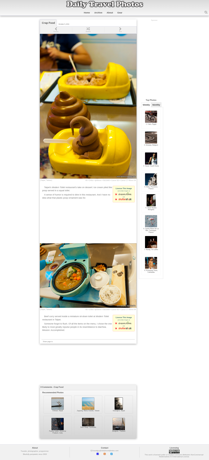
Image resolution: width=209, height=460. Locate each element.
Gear (119, 12)
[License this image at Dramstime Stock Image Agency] (123, 194)
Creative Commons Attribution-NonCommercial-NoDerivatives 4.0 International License (181, 456)
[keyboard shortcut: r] (88, 29)
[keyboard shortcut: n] (120, 29)
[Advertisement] (88, 224)
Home (87, 12)
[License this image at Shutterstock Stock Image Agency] (123, 199)
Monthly (156, 105)
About (110, 12)
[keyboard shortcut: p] (56, 29)
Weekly (146, 105)
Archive (98, 12)
